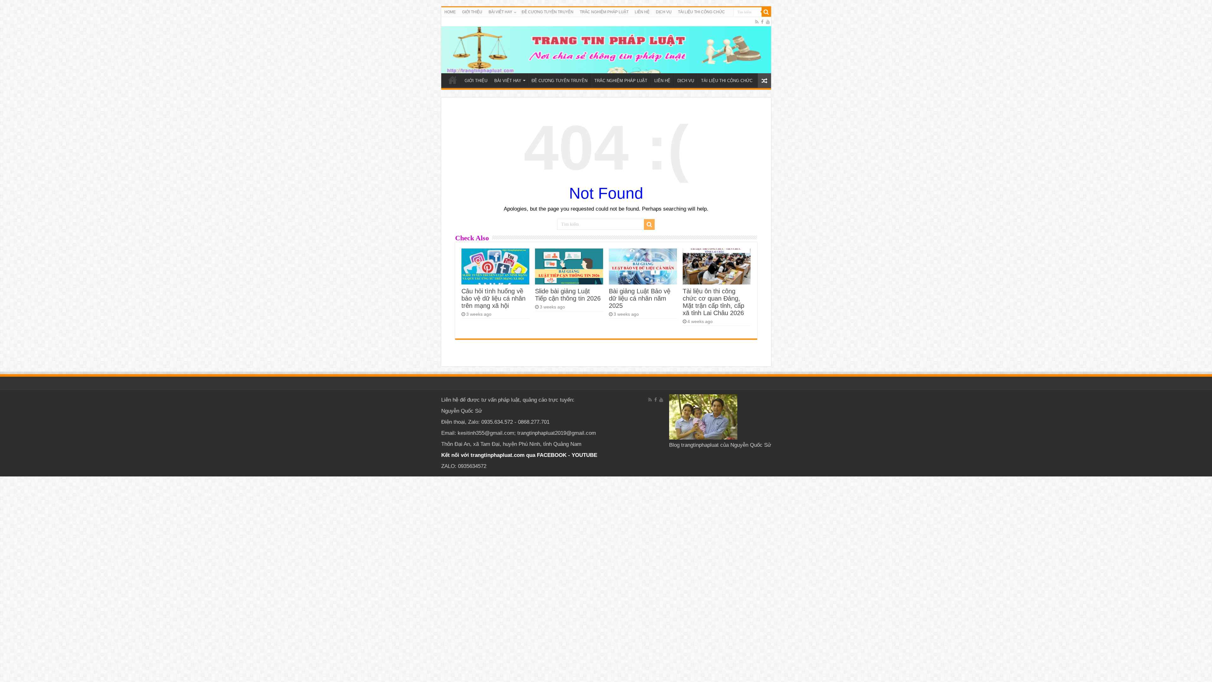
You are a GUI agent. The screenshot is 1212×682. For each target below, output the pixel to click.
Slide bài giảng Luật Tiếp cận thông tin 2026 (568, 295)
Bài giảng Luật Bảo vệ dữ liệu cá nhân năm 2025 (639, 298)
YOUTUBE (584, 455)
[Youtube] (767, 22)
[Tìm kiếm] (766, 12)
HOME (450, 12)
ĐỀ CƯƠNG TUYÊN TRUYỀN (547, 12)
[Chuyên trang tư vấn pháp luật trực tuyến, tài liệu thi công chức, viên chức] (606, 45)
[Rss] (756, 22)
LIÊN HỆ (642, 12)
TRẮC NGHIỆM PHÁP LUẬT (604, 12)
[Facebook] (762, 22)
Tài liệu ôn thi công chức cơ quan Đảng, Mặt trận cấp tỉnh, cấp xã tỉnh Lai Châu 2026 (713, 302)
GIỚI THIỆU (472, 12)
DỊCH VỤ (664, 12)
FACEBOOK (551, 455)
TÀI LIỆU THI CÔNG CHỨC (701, 12)
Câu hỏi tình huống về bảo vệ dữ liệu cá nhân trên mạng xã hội (493, 298)
